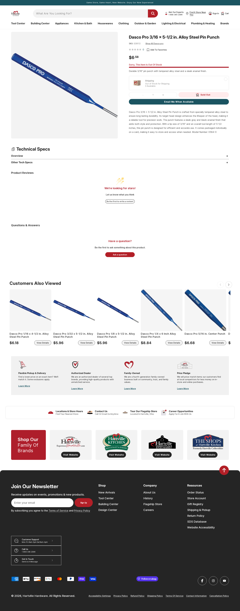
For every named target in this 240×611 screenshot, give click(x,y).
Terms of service (174, 596)
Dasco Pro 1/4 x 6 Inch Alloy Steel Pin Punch (158, 335)
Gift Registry (195, 504)
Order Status (195, 492)
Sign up (83, 502)
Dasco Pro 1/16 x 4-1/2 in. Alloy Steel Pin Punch (29, 335)
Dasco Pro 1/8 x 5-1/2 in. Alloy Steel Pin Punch (116, 335)
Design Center (107, 510)
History (148, 498)
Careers (148, 510)
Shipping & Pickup (198, 510)
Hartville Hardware (35, 596)
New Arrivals (106, 492)
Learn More (24, 386)
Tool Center (106, 498)
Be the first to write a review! (120, 201)
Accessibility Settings (100, 596)
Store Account (196, 498)
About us (149, 492)
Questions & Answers (25, 225)
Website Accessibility (201, 527)
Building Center (108, 504)
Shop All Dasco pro (154, 43)
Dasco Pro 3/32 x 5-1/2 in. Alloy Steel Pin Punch (73, 335)
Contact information (196, 596)
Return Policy (195, 515)
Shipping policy (155, 596)
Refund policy (137, 596)
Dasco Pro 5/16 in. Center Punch (205, 333)
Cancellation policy (219, 596)
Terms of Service (58, 510)
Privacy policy (120, 596)
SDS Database (197, 521)
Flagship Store (152, 504)
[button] (18, 23)
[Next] (228, 284)
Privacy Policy (82, 510)
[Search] (153, 13)
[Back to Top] (224, 470)
